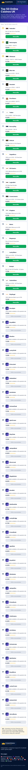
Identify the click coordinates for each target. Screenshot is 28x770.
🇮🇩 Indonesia (17, 758)
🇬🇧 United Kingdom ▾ (22, 2)
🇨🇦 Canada (10, 758)
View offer (16, 36)
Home (2, 24)
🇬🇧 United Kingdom (6, 756)
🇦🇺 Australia (16, 756)
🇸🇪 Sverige (9, 761)
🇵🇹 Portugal (13, 759)
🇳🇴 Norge (20, 759)
